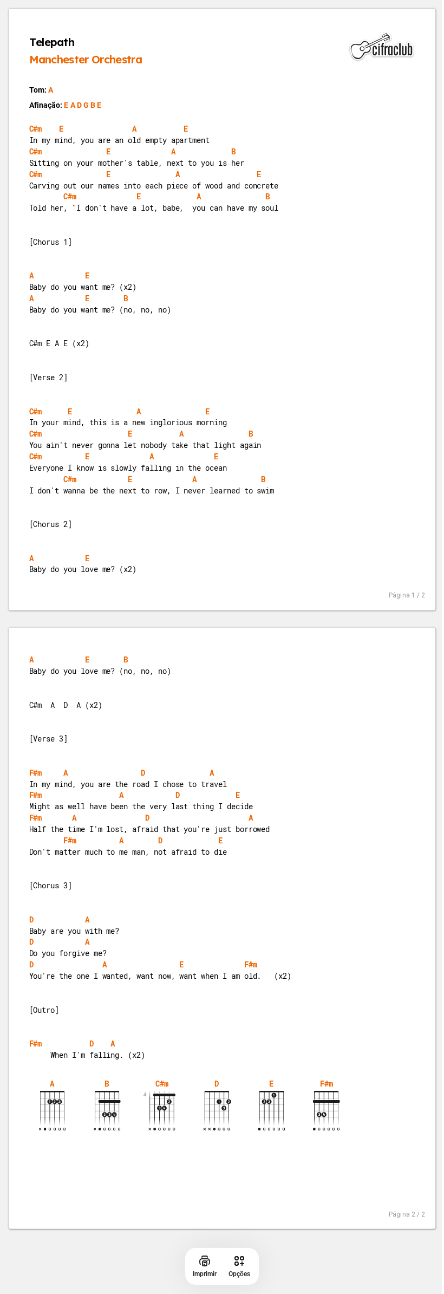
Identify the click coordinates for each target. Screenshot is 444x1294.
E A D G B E (82, 105)
